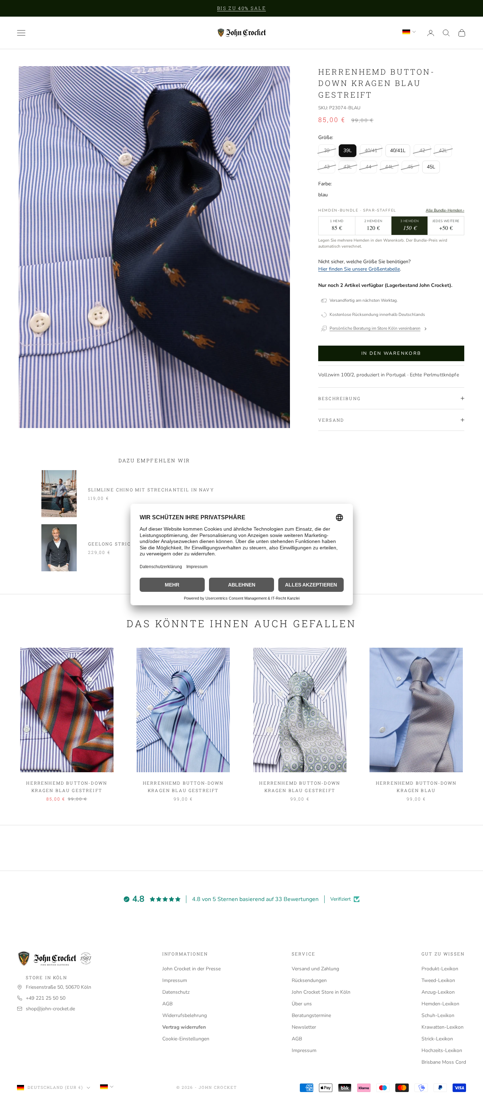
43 (327, 166)
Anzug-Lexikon (438, 992)
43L (347, 166)
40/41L (398, 150)
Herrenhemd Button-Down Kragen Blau (416, 786)
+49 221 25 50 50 (45, 998)
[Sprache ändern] (409, 31)
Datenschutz (176, 992)
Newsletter (304, 1027)
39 (327, 150)
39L (347, 150)
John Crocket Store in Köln (321, 992)
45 (410, 166)
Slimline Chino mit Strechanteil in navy (151, 489)
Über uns (302, 1003)
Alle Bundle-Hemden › (445, 210)
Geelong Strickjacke (120, 544)
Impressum (174, 980)
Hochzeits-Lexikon (441, 1050)
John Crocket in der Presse (191, 968)
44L (389, 166)
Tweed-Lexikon (438, 980)
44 (368, 166)
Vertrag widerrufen (184, 1027)
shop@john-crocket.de (50, 1008)
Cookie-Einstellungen (185, 1038)
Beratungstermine (311, 1015)
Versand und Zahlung (315, 968)
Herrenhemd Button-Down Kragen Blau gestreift (66, 786)
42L (443, 150)
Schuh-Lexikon (437, 1015)
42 (422, 150)
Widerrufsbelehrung (184, 1015)
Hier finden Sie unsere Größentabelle (359, 269)
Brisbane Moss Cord (443, 1062)
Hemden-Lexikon (440, 1003)
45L (431, 166)
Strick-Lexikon (437, 1038)
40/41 (371, 150)
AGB (167, 1003)
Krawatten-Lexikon (442, 1027)
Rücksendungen (309, 980)
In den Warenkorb (391, 353)
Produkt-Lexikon (439, 968)
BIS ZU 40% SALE (241, 8)
